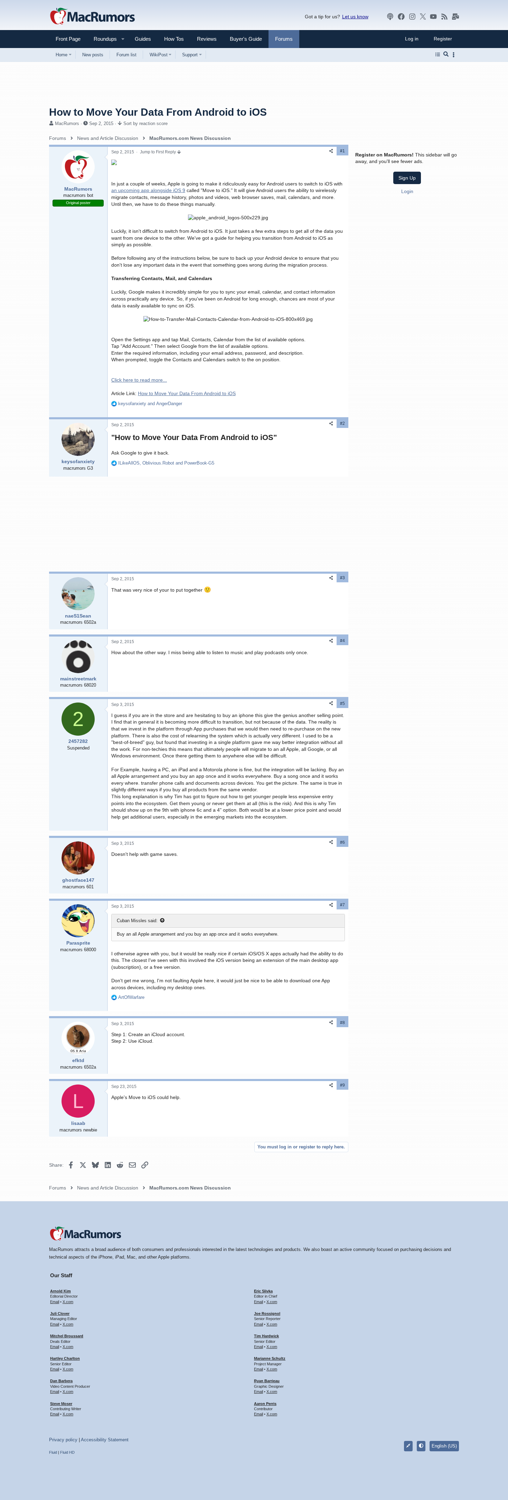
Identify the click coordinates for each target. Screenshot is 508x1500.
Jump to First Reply (158, 152)
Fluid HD (67, 1452)
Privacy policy (63, 1439)
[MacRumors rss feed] (444, 16)
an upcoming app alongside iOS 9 (148, 190)
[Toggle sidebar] (455, 54)
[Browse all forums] (437, 54)
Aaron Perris (265, 1404)
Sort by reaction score (145, 123)
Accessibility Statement (105, 1439)
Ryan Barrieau (267, 1381)
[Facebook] (401, 16)
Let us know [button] (355, 16)
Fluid (53, 1452)
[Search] (446, 54)
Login (407, 191)
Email (54, 1302)
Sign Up (407, 178)
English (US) (444, 1446)
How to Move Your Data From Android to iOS (187, 393)
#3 (342, 577)
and (150, 403)
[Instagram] (412, 16)
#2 (342, 423)
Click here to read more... (139, 380)
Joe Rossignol (267, 1313)
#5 (342, 703)
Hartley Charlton (65, 1358)
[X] (423, 16)
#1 (342, 151)
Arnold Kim (60, 1291)
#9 (342, 1085)
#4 (342, 640)
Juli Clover (59, 1313)
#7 (342, 904)
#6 (342, 842)
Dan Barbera (61, 1381)
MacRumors (67, 123)
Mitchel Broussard (66, 1336)
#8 (342, 1022)
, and (166, 463)
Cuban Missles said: (137, 920)
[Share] (331, 151)
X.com (68, 1302)
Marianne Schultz (269, 1358)
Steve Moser (61, 1404)
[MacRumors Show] (390, 16)
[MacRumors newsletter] (455, 16)
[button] (102, 39)
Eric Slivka (263, 1291)
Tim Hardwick (266, 1336)
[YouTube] (433, 16)
